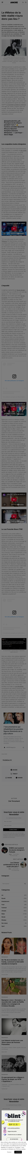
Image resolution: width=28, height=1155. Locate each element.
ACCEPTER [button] (18, 1152)
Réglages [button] (9, 1152)
